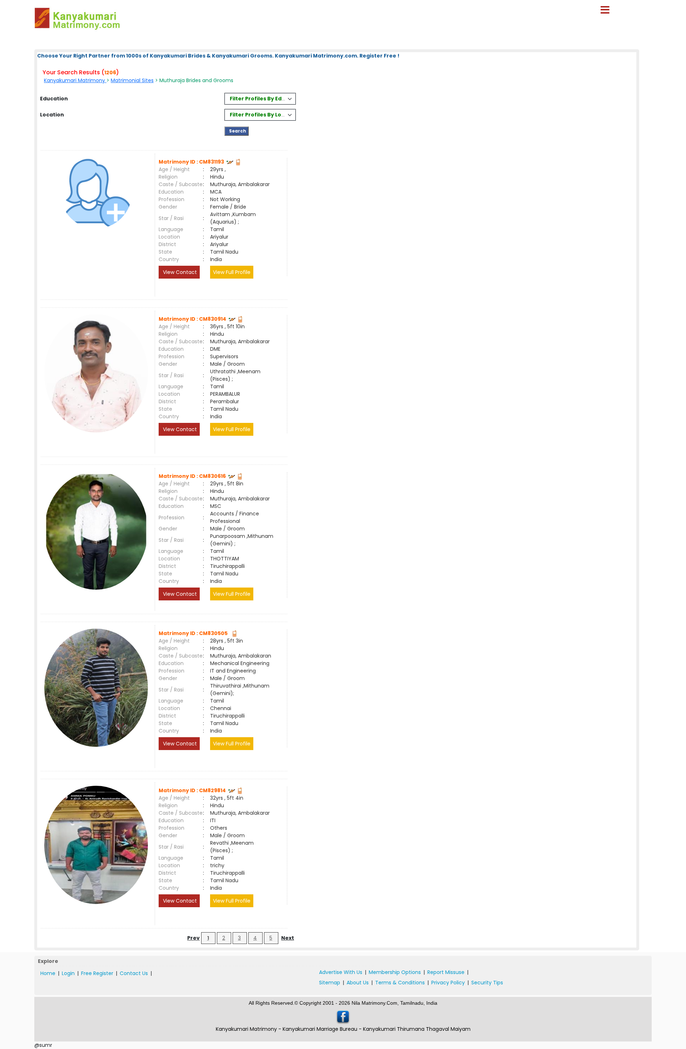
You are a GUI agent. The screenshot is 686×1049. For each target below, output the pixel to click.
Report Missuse (445, 972)
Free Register (97, 973)
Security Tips (487, 982)
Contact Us (134, 973)
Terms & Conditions (400, 982)
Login (68, 973)
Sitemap (329, 982)
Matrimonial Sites (132, 80)
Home (47, 973)
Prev (193, 937)
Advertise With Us (340, 972)
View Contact (179, 272)
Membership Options (395, 972)
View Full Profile (231, 272)
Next (287, 937)
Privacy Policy (448, 982)
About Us (358, 982)
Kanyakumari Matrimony (75, 80)
